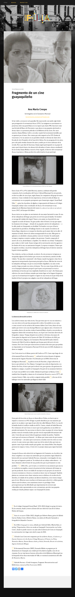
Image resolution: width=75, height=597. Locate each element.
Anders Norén (45, 592)
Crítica (5, 2)
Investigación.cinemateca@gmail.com (37, 117)
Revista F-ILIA (23, 2)
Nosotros (13, 2)
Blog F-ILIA (33, 592)
